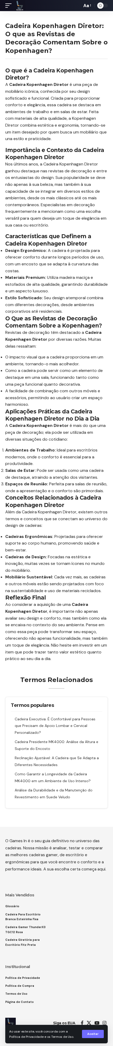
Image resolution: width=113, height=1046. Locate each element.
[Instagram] (104, 1023)
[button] (93, 1034)
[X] (89, 1023)
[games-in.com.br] (19, 5)
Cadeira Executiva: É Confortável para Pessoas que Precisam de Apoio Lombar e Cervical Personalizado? (55, 726)
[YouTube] (97, 1023)
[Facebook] (82, 1023)
